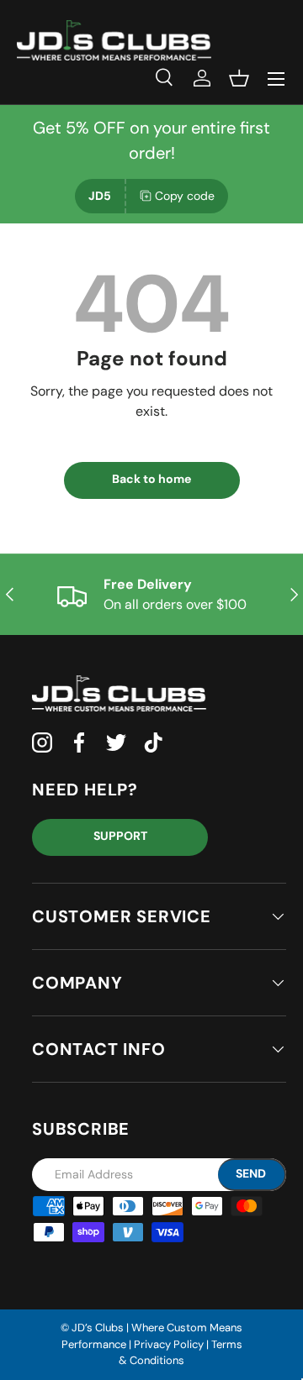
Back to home (151, 478)
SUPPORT (120, 835)
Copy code (185, 195)
